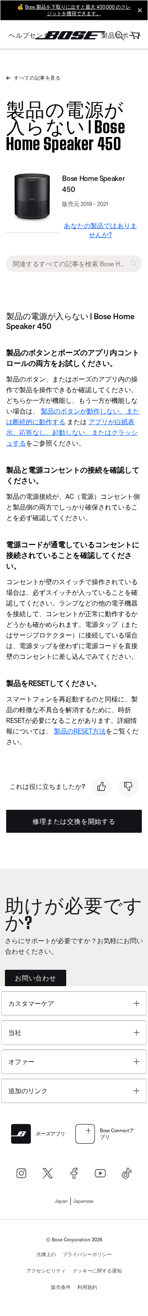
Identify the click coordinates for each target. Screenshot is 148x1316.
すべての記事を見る (37, 78)
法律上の (46, 1254)
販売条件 (61, 1287)
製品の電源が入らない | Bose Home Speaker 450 (65, 124)
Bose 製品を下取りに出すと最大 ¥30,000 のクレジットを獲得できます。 (78, 10)
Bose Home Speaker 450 (93, 184)
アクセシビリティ (46, 1271)
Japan (61, 1201)
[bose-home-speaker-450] (32, 198)
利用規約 (87, 1287)
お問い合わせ (35, 978)
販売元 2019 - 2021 (85, 204)
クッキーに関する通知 (97, 1271)
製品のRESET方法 (80, 731)
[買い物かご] (135, 35)
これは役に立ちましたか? (47, 786)
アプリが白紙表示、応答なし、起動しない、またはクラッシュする (72, 432)
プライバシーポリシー (87, 1254)
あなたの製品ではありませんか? (100, 230)
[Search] (120, 37)
